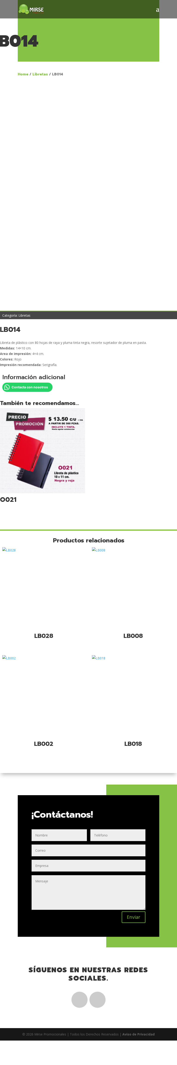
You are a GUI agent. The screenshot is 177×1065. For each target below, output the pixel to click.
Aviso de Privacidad (138, 1034)
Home (23, 74)
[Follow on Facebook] (79, 1000)
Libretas (40, 74)
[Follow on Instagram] (97, 1000)
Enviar (133, 917)
